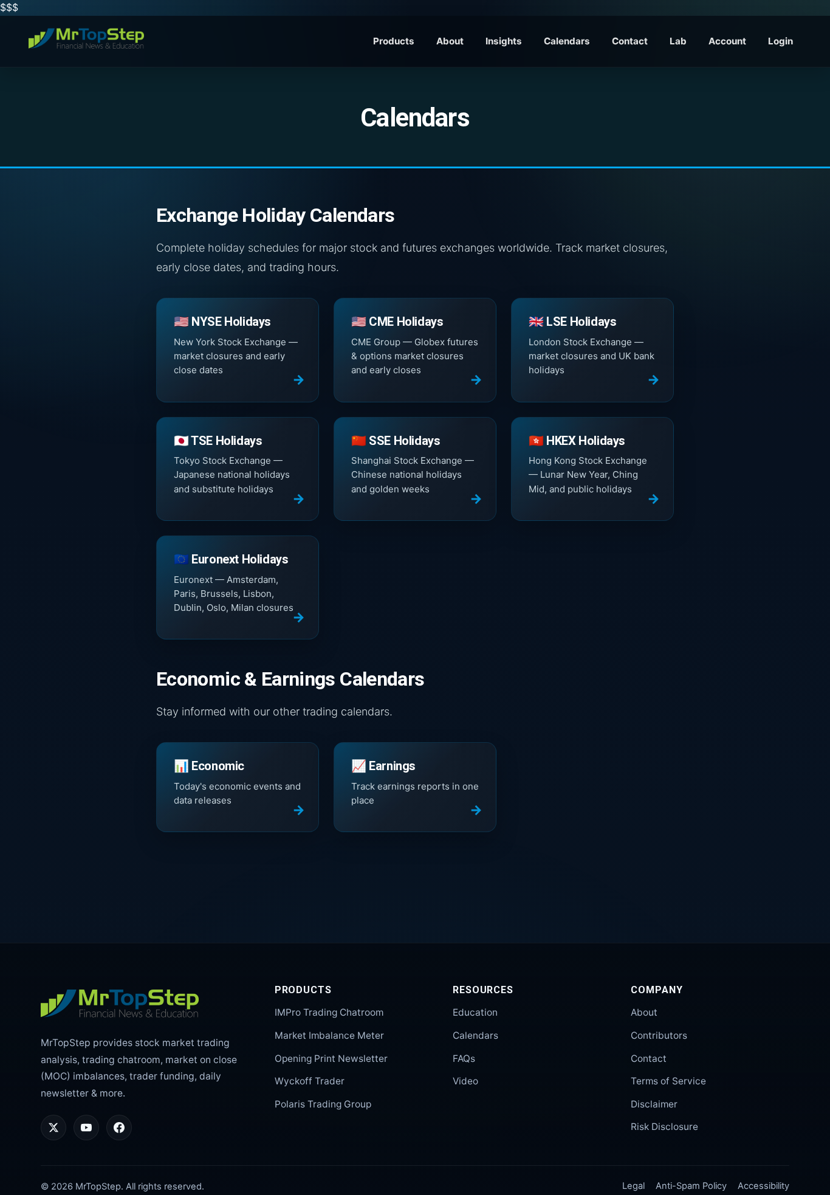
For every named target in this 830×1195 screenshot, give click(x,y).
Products (393, 41)
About (450, 41)
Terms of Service (668, 1081)
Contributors (659, 1035)
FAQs (464, 1058)
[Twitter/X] (53, 1127)
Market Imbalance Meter (329, 1035)
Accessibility (763, 1185)
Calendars (567, 41)
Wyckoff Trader (310, 1081)
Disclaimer (654, 1104)
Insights (503, 41)
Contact (630, 41)
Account (727, 41)
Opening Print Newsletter (331, 1058)
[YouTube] (86, 1127)
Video (465, 1081)
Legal (633, 1185)
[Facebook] (119, 1127)
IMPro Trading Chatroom (329, 1012)
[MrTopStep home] (86, 39)
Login (780, 41)
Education (475, 1012)
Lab (678, 41)
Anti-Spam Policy (691, 1185)
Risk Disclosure (664, 1126)
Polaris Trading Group (323, 1104)
